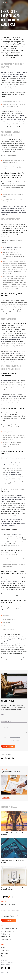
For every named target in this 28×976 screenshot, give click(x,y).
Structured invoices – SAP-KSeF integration (10, 772)
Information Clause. (15, 737)
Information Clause (9, 916)
